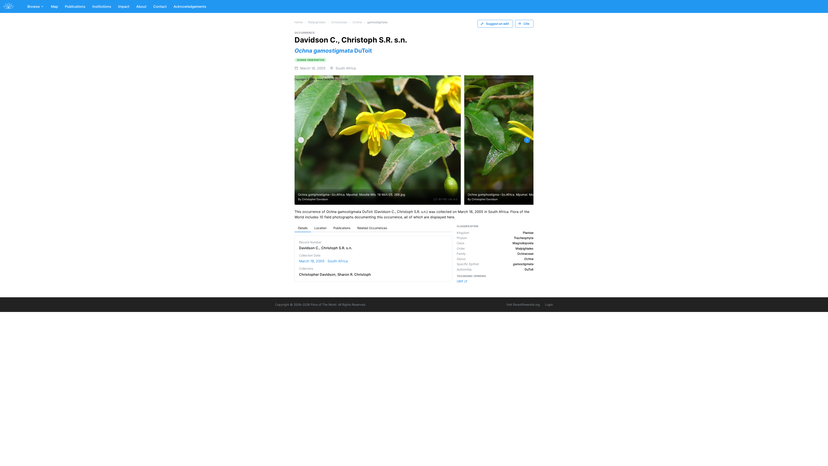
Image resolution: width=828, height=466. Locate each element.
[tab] (303, 228)
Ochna (357, 22)
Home (299, 22)
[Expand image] (454, 81)
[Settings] (301, 140)
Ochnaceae (339, 22)
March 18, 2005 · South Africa (323, 261)
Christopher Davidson (315, 199)
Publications (75, 6)
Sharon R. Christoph (354, 274)
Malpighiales (317, 22)
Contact (160, 6)
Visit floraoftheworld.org (523, 304)
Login (549, 304)
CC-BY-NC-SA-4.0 (445, 199)
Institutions (101, 6)
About (141, 6)
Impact (123, 6)
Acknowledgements (190, 6)
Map (54, 6)
